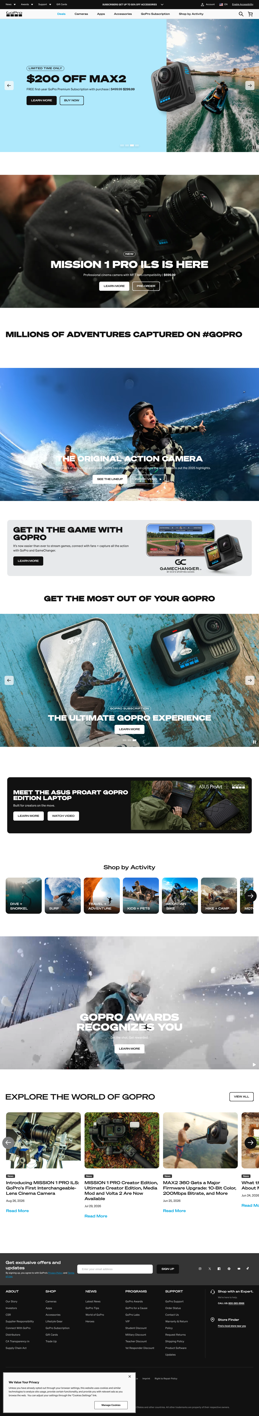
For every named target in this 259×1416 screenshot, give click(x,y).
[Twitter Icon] (208, 1269)
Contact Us (172, 1315)
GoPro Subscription (155, 14)
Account (210, 4)
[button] (21, 1323)
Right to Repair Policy (166, 1378)
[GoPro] (14, 14)
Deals (61, 14)
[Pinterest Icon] (228, 1269)
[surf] (63, 896)
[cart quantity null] (250, 14)
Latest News (93, 1301)
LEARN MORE (28, 561)
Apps (101, 14)
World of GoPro (95, 1315)
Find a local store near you (232, 1325)
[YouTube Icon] (238, 1269)
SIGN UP (168, 1269)
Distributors (13, 1335)
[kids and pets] (141, 896)
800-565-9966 (236, 1303)
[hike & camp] (219, 896)
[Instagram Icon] (201, 1269)
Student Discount (136, 1328)
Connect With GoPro (18, 1328)
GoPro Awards (134, 1301)
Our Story (11, 1301)
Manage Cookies (111, 1405)
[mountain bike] (180, 896)
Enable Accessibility (242, 4)
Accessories (123, 14)
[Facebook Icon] (218, 1269)
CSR (8, 1315)
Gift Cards (62, 4)
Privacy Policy (55, 1273)
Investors (11, 1308)
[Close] (130, 1376)
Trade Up (51, 1341)
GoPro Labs (132, 1315)
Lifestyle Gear (54, 1321)
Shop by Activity (191, 14)
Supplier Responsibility (20, 1321)
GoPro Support (174, 1301)
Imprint (146, 1378)
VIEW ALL (241, 1096)
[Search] (241, 14)
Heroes (90, 1321)
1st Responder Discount (139, 1348)
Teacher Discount (136, 1341)
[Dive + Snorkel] (24, 896)
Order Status (173, 1308)
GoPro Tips (92, 1308)
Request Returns (175, 1335)
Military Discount (135, 1335)
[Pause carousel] (254, 147)
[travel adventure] (102, 896)
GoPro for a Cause (136, 1308)
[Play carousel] (254, 1064)
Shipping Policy (174, 1341)
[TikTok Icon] (248, 1269)
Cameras (81, 14)
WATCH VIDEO (63, 816)
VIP (127, 1321)
